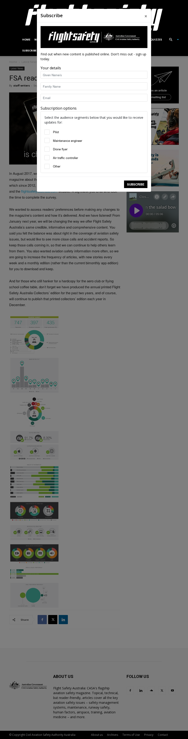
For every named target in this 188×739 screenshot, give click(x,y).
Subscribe (135, 184)
